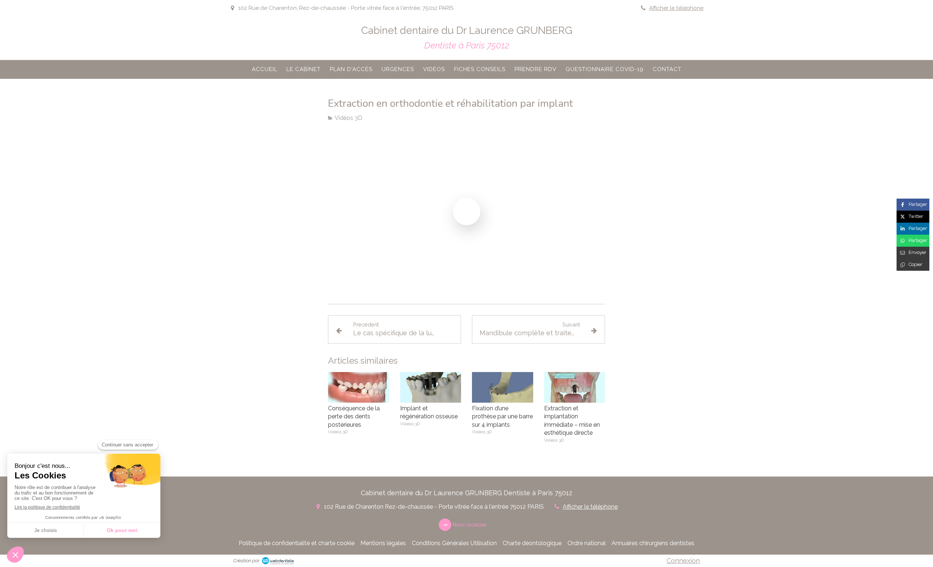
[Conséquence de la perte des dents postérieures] (358, 387)
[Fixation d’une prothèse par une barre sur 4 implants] (502, 387)
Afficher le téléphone (676, 8)
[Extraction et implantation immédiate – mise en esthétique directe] (574, 387)
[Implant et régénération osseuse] (430, 387)
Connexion (683, 560)
